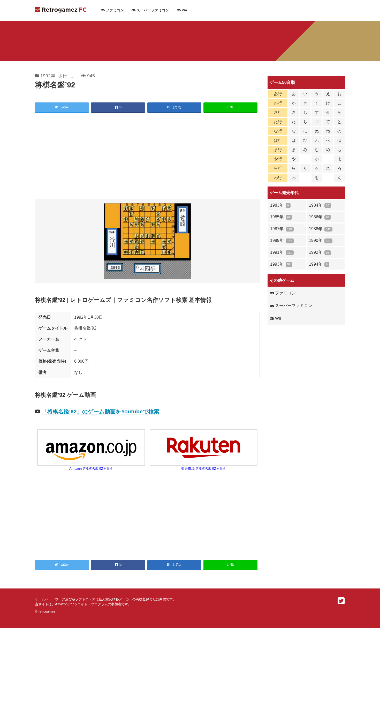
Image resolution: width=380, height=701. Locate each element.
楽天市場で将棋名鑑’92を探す (203, 469)
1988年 (320, 229)
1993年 (280, 264)
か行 (278, 103)
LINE (230, 107)
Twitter (63, 107)
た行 (278, 122)
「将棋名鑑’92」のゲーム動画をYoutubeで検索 (100, 411)
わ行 (278, 177)
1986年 (319, 217)
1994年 (318, 264)
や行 (278, 159)
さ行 (62, 75)
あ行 (278, 94)
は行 (278, 140)
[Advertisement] (147, 157)
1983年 (279, 205)
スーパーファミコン (152, 10)
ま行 (278, 149)
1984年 (319, 205)
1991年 (281, 252)
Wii (184, 10)
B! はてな (174, 107)
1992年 (47, 75)
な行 (278, 131)
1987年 (281, 229)
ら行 (278, 168)
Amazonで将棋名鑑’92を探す (91, 469)
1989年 (281, 240)
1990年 (320, 240)
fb (119, 107)
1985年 (280, 217)
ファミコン (114, 10)
